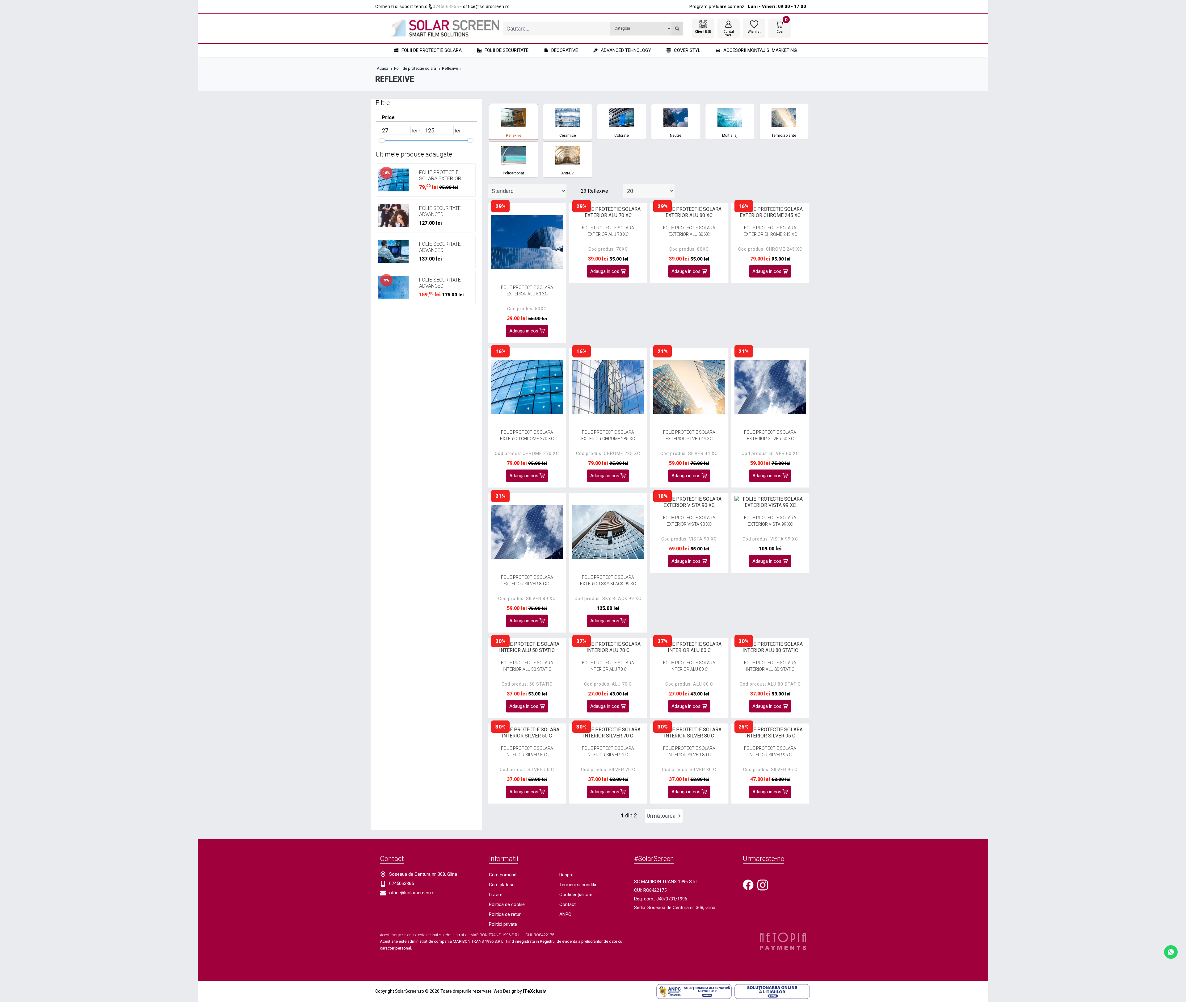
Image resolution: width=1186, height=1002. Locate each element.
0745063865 (446, 6)
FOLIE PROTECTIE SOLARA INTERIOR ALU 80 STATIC (770, 666)
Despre (566, 875)
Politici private (503, 924)
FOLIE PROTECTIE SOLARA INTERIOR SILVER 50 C (527, 751)
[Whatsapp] (1171, 951)
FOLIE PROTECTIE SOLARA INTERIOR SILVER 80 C (689, 751)
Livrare (496, 894)
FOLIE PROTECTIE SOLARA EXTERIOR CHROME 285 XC (608, 435)
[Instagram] (762, 884)
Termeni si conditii (577, 884)
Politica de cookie (507, 904)
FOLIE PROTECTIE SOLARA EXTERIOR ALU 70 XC (608, 231)
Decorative (564, 50)
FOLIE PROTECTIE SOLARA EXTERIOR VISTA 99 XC (770, 521)
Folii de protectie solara (432, 50)
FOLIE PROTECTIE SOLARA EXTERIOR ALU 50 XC (527, 290)
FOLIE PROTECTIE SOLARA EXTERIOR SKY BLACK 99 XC (608, 580)
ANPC (565, 914)
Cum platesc (502, 884)
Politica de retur (505, 914)
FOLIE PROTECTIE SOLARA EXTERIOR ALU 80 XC (689, 231)
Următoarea (662, 815)
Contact (567, 904)
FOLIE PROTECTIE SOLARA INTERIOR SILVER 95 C (770, 751)
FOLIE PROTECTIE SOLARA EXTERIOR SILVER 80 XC (527, 580)
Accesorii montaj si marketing (760, 50)
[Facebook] (748, 884)
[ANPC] (694, 991)
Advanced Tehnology (626, 50)
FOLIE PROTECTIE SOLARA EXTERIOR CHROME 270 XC (440, 178)
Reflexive (450, 68)
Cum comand (502, 875)
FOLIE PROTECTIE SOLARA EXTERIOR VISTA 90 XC (689, 521)
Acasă (382, 68)
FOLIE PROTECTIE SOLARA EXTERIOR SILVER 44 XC (689, 435)
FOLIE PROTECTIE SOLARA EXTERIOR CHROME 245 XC (770, 231)
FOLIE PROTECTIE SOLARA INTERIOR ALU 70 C (608, 666)
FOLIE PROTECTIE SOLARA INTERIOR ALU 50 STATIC (527, 666)
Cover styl (687, 50)
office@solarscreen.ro (412, 893)
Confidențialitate (575, 894)
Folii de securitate (506, 50)
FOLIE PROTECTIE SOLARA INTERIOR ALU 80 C (689, 666)
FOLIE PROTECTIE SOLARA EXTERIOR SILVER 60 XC (770, 435)
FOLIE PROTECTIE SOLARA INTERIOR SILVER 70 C (608, 751)
